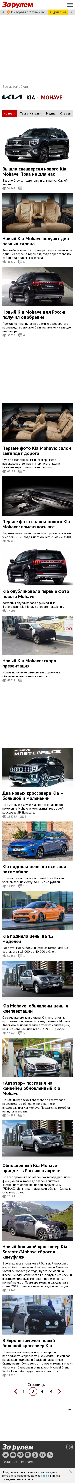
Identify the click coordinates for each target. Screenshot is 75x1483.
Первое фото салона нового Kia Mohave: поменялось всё (36, 524)
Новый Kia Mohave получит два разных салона (35, 241)
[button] (71, 1472)
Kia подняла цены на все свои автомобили (34, 869)
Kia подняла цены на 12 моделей (28, 938)
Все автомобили (15, 86)
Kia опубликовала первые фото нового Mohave (35, 593)
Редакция (9, 1462)
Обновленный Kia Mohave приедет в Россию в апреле (31, 1168)
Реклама (27, 1462)
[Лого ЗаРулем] (17, 5)
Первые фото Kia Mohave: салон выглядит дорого (36, 450)
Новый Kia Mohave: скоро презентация (29, 663)
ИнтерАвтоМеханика (27, 12)
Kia (30, 97)
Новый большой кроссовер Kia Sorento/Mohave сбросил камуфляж (34, 1251)
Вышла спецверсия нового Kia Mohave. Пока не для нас (34, 171)
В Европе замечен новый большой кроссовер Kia (28, 1343)
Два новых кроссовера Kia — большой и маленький (33, 795)
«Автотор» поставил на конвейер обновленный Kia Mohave (31, 1088)
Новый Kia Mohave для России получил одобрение (34, 314)
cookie (45, 1475)
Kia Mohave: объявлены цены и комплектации (35, 1008)
